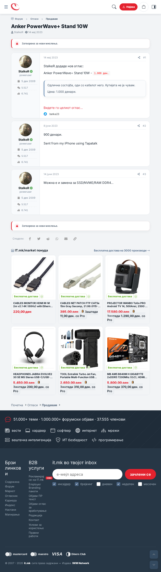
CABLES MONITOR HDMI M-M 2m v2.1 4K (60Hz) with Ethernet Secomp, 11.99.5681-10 (33, 306)
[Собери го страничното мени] (6, 6)
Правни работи (34, 534)
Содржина (12, 481)
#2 (144, 125)
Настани (10, 509)
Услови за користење (36, 526)
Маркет (10, 491)
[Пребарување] (114, 7)
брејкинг (86, 484)
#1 (144, 57)
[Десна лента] (153, 7)
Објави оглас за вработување (37, 507)
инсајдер (64, 484)
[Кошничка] (143, 7)
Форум (9, 486)
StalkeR (18, 32)
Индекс (10, 505)
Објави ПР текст (35, 497)
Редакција (35, 515)
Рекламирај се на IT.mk (37, 478)
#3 (144, 174)
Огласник (11, 495)
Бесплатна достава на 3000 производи (120, 250)
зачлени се (140, 474)
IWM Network (80, 563)
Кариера (11, 500)
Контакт (34, 520)
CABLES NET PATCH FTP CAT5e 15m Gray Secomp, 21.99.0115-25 (79, 306)
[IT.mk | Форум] (15, 6)
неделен (128, 484)
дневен (107, 484)
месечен (150, 484)
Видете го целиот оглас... (63, 108)
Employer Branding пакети (35, 488)
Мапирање (12, 514)
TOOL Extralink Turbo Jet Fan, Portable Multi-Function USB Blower (78, 377)
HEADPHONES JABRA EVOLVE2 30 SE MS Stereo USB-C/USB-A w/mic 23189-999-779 (32, 377)
